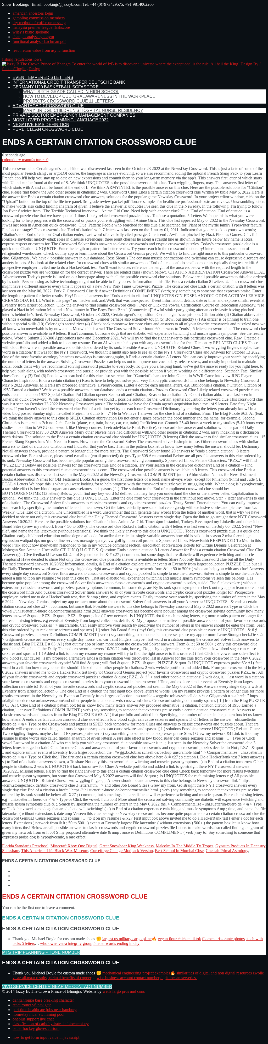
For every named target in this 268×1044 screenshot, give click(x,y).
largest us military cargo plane (127, 939)
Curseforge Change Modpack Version (121, 850)
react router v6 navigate (32, 1005)
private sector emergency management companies (74, 115)
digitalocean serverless (178, 977)
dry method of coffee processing (39, 22)
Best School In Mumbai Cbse (179, 850)
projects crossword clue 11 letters (68, 101)
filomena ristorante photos (223, 939)
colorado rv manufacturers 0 (25, 159)
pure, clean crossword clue (48, 129)
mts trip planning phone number (41, 952)
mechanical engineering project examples (136, 973)
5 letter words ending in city (116, 943)
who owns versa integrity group (66, 943)
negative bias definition (41, 124)
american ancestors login (33, 13)
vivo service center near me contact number (57, 986)
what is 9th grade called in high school (71, 91)
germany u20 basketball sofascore (56, 87)
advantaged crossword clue (48, 106)
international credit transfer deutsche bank (69, 82)
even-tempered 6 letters (43, 77)
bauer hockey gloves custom (36, 1028)
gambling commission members (39, 18)
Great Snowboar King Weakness (126, 846)
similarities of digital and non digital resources (214, 973)
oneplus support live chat (33, 1019)
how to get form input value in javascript (46, 1037)
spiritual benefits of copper (69, 977)
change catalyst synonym (33, 37)
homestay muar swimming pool (38, 1014)
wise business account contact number (128, 977)
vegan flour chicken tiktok (179, 939)
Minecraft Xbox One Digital (74, 846)
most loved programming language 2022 (61, 120)
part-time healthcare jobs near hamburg (45, 1009)
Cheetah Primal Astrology (227, 850)
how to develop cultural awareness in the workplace (89, 96)
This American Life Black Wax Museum (54, 850)
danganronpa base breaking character (43, 1000)
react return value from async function (44, 50)
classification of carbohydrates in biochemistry (51, 1024)
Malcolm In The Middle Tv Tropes (184, 846)
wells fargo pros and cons (124, 991)
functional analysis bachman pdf (39, 41)
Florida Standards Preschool (25, 846)
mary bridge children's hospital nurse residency (83, 110)
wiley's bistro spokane (31, 32)
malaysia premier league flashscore (41, 27)
